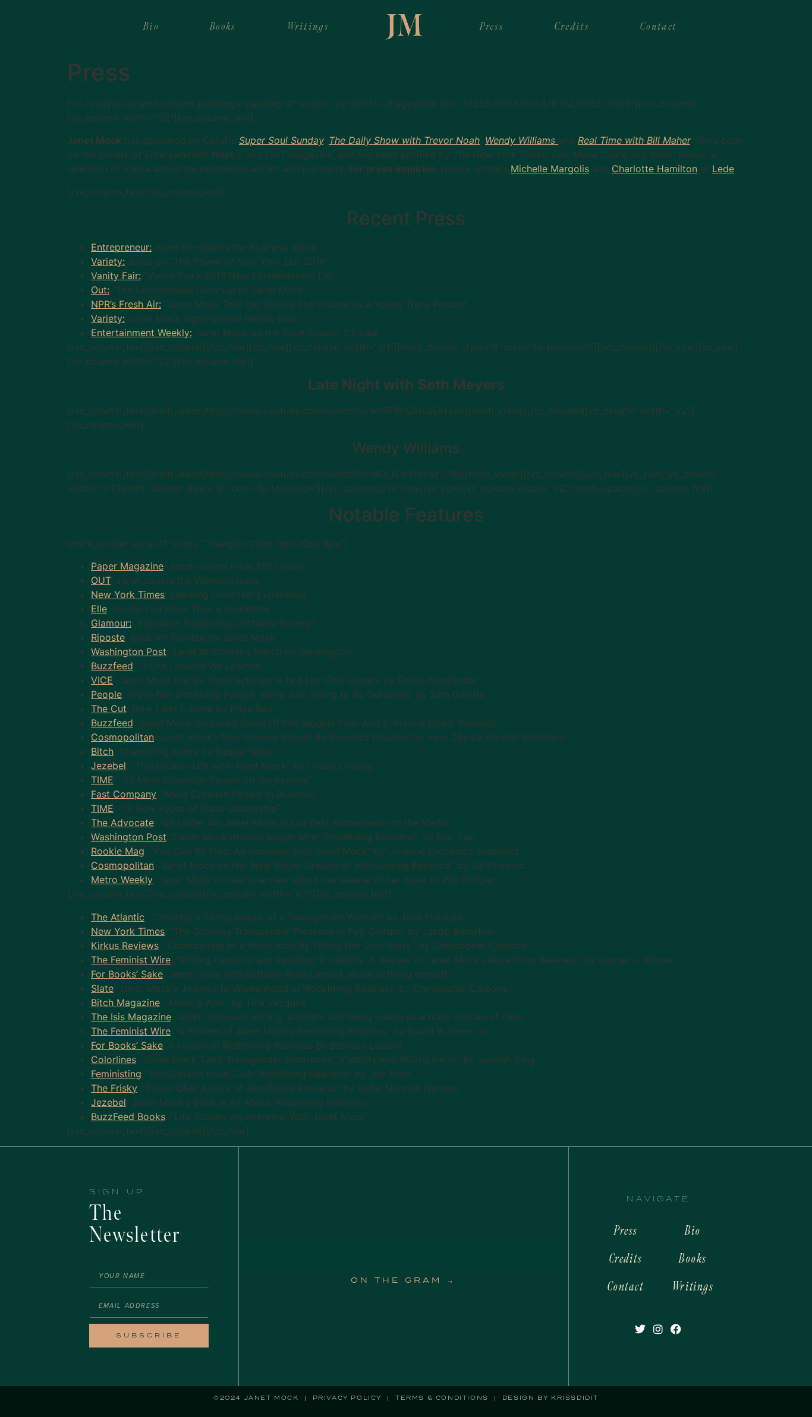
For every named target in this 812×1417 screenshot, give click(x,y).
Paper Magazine (127, 566)
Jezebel (108, 765)
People (106, 694)
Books (223, 26)
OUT (101, 580)
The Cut (109, 708)
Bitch (102, 751)
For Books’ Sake (127, 974)
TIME (102, 780)
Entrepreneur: (121, 247)
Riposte (108, 637)
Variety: (108, 261)
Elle (99, 609)
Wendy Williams (521, 140)
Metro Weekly (122, 879)
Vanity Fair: (116, 275)
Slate (102, 988)
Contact (658, 26)
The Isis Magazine (131, 1017)
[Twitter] (639, 1329)
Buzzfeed (112, 666)
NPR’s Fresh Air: (126, 304)
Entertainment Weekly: (141, 333)
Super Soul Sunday (281, 140)
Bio (151, 26)
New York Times (128, 594)
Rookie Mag (117, 851)
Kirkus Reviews (125, 945)
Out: (100, 290)
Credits (572, 26)
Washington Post (128, 651)
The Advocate (122, 822)
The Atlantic (117, 917)
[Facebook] (676, 1329)
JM (404, 27)
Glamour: (111, 623)
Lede (723, 169)
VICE (102, 680)
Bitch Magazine (125, 1002)
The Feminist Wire (131, 960)
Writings (308, 26)
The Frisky (114, 1088)
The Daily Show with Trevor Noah (404, 140)
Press (492, 26)
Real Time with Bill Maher (634, 140)
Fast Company (123, 794)
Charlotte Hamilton (654, 169)
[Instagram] (657, 1329)
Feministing (116, 1074)
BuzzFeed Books (128, 1116)
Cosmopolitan (122, 737)
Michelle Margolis (550, 169)
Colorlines (113, 1059)
